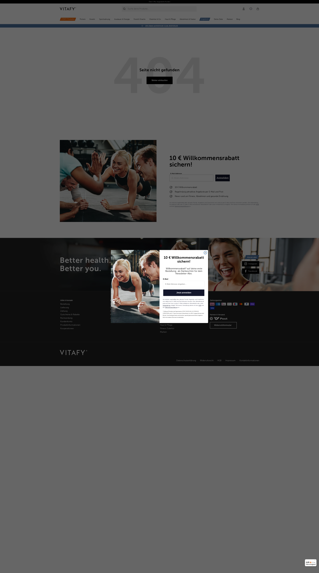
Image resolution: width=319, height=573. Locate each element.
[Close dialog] (205, 252)
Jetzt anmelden (183, 293)
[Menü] (315, 560)
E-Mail (165, 279)
